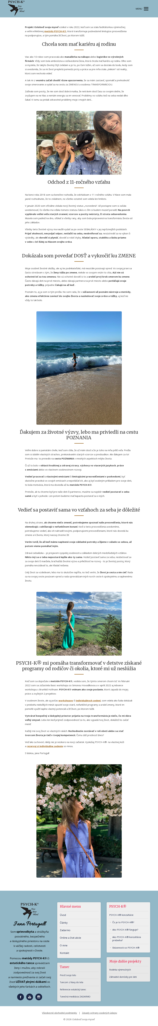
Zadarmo (65, 930)
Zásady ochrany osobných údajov (99, 1012)
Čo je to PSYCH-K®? (123, 922)
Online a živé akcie (70, 937)
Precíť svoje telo (68, 975)
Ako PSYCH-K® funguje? (125, 929)
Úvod (63, 915)
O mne (63, 945)
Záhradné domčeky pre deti (123, 976)
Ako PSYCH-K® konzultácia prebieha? (126, 938)
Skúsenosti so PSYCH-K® (125, 947)
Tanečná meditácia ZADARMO (75, 996)
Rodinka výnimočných (120, 969)
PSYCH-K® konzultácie (121, 914)
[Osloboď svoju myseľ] (16, 8)
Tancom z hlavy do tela (71, 982)
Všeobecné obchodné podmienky (59, 1012)
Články (64, 922)
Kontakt (64, 953)
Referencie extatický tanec (73, 989)
